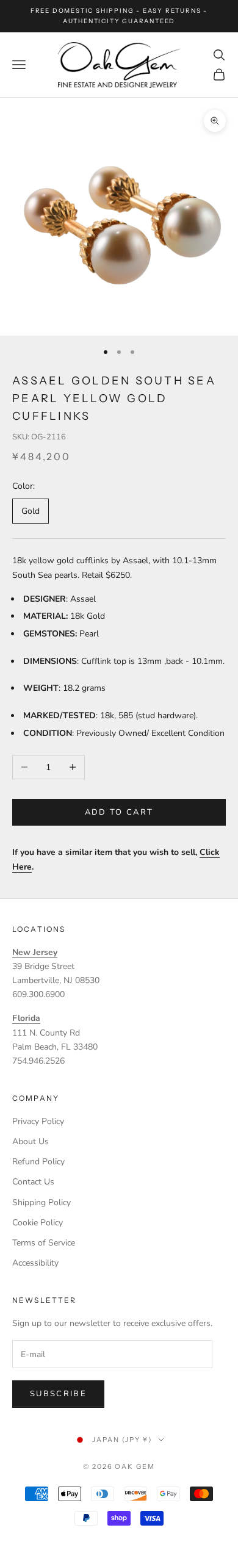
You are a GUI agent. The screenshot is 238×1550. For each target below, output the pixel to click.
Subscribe (58, 1393)
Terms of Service (43, 1243)
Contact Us (33, 1182)
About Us (30, 1141)
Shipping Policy (41, 1202)
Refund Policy (38, 1161)
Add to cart (119, 812)
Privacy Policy (38, 1121)
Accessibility (35, 1263)
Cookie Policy (37, 1222)
